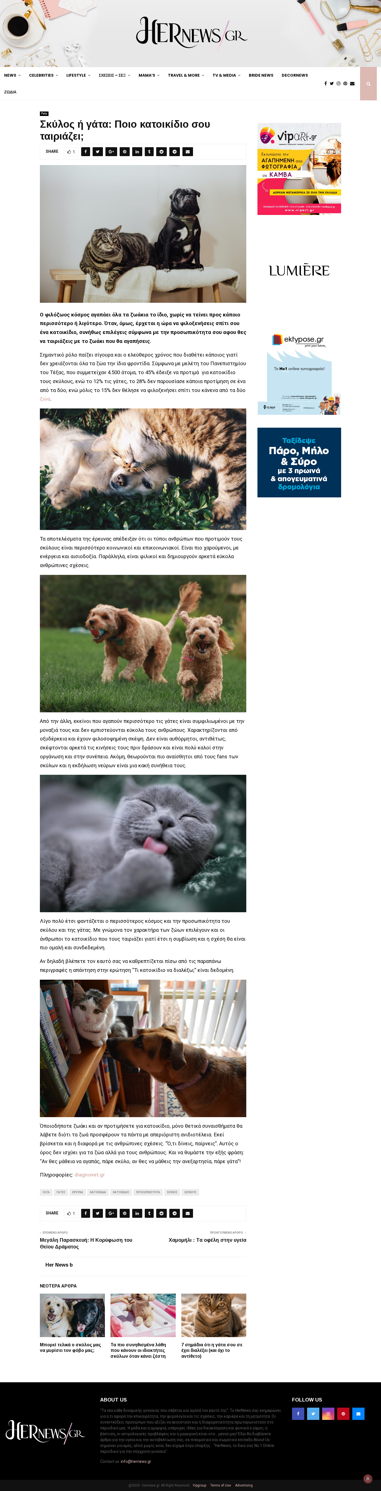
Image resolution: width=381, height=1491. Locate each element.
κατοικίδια (98, 1192)
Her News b (59, 1265)
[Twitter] (333, 83)
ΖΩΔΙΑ (10, 92)
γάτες (61, 1192)
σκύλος (172, 1192)
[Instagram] (340, 83)
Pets (44, 113)
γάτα (46, 1192)
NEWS (10, 75)
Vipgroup (199, 1485)
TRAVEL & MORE (184, 75)
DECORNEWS (295, 75)
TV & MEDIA (224, 75)
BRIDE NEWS (261, 75)
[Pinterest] (346, 83)
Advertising (243, 1485)
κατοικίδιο (121, 1192)
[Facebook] (327, 83)
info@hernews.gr (136, 1461)
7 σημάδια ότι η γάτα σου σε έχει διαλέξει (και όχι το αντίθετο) (211, 1350)
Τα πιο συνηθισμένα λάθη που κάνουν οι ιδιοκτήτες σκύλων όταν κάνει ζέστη (138, 1350)
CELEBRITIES (41, 75)
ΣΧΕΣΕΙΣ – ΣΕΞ (112, 75)
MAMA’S (147, 75)
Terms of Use (220, 1485)
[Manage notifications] (367, 1478)
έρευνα (77, 1192)
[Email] (353, 83)
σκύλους (190, 1192)
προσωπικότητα (148, 1192)
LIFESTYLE (76, 75)
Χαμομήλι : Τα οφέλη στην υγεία (207, 1240)
